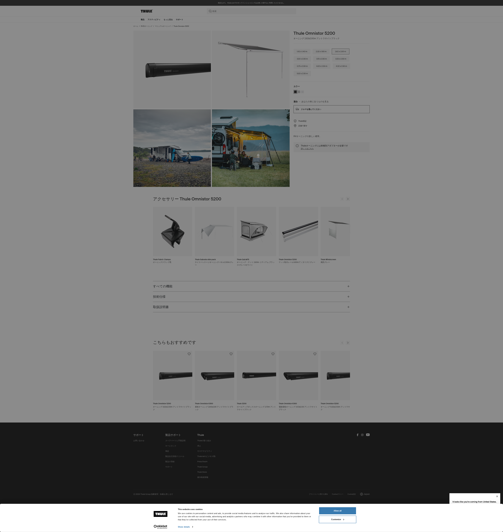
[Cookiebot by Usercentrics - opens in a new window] (160, 527)
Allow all (337, 511)
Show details (184, 527)
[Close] (497, 496)
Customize (336, 519)
